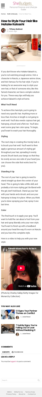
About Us (22, 394)
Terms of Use (30, 392)
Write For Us (18, 392)
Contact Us (32, 394)
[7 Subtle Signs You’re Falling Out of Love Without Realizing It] (8, 329)
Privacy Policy (11, 394)
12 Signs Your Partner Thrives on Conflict (26, 312)
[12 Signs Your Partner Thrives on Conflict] (8, 314)
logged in (13, 361)
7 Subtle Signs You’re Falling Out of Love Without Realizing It (26, 328)
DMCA (9, 392)
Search (38, 380)
